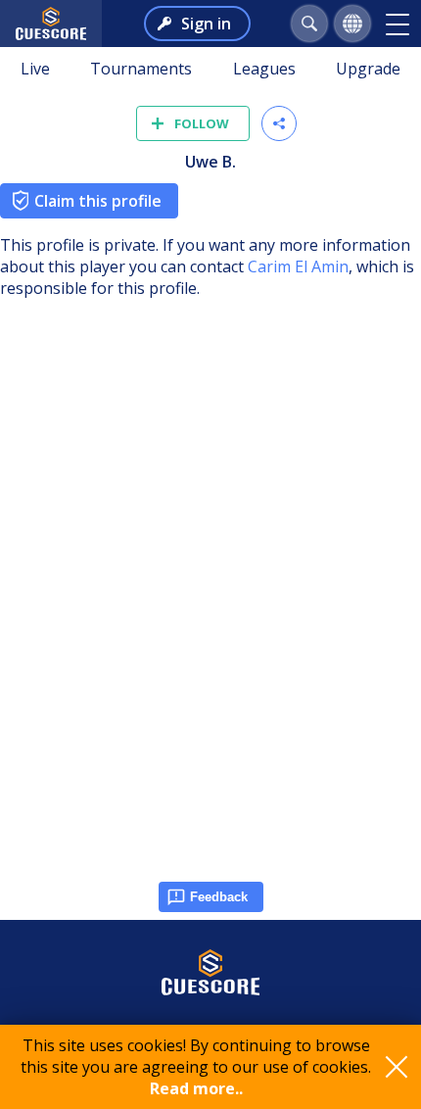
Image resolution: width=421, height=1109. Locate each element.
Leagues (264, 68)
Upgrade (368, 68)
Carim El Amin (298, 266)
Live (35, 68)
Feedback (219, 897)
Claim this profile (98, 201)
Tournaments (141, 68)
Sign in (206, 23)
